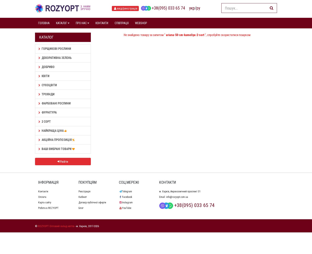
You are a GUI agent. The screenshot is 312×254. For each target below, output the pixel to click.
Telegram (127, 191)
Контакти (43, 191)
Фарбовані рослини (56, 103)
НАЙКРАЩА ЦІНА (53, 130)
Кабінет (83, 197)
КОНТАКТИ (102, 23)
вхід (127, 8)
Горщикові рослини (56, 48)
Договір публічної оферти (92, 202)
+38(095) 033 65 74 (168, 8)
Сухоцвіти (49, 85)
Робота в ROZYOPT (48, 208)
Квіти (45, 76)
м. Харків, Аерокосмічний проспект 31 (180, 191)
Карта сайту (44, 202)
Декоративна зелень (57, 58)
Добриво (48, 67)
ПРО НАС (81, 23)
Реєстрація (84, 191)
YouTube (126, 208)
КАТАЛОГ (62, 23)
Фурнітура (49, 112)
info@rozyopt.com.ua (177, 197)
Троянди (48, 94)
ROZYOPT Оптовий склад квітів (56, 226)
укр (192, 8)
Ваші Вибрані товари (57, 149)
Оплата (42, 197)
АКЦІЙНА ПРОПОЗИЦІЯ (57, 140)
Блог (81, 208)
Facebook (127, 197)
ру (198, 8)
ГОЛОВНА (44, 23)
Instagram (127, 202)
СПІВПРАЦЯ (122, 23)
